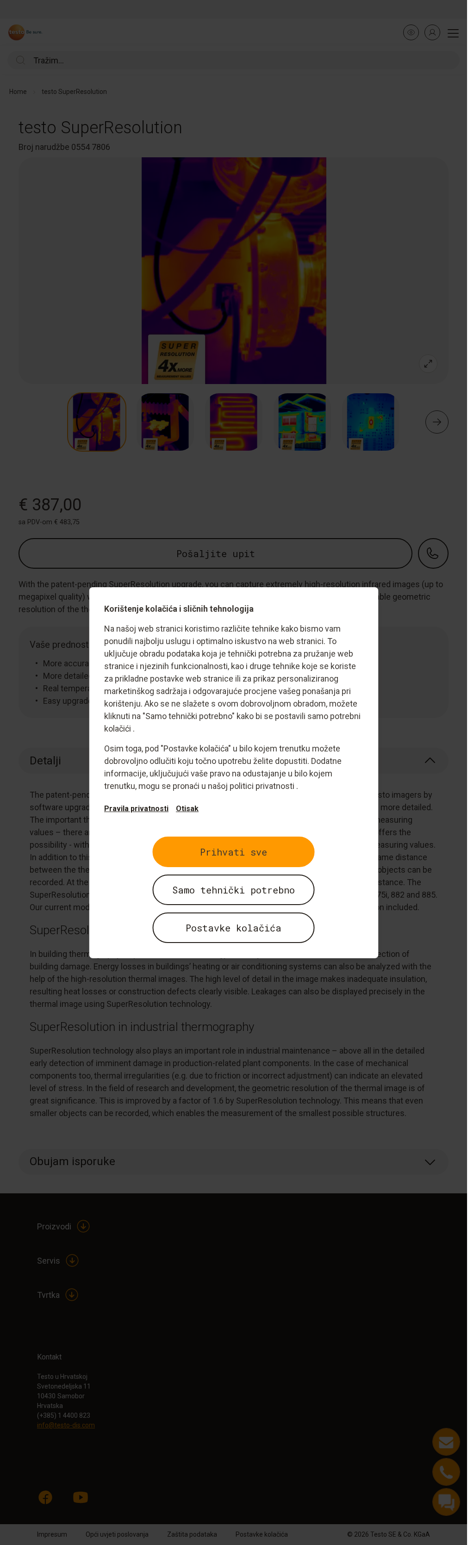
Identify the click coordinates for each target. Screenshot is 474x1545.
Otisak (187, 808)
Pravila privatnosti (136, 808)
